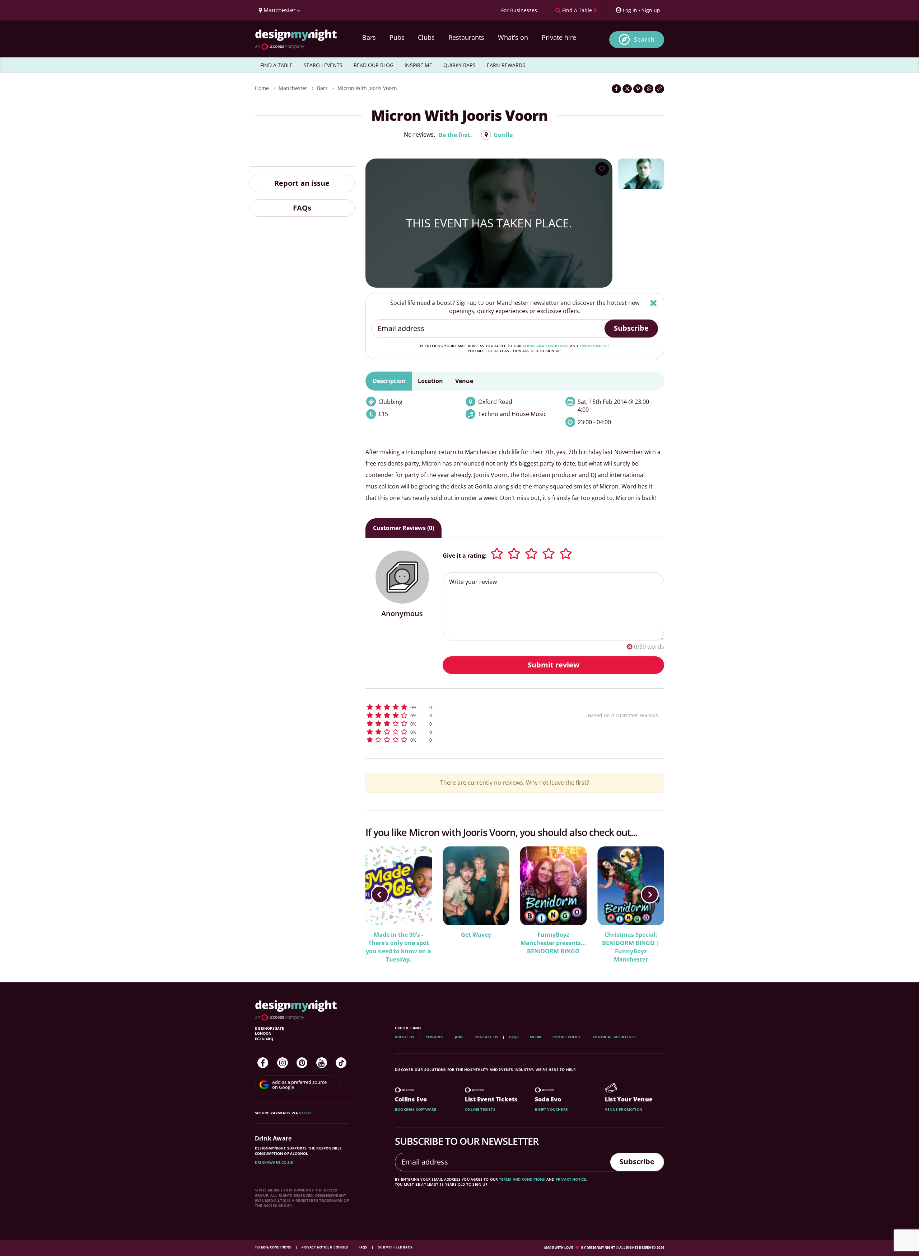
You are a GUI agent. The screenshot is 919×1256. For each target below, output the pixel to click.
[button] (463, 707)
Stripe (305, 1112)
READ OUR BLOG (373, 65)
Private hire (559, 37)
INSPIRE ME (418, 65)
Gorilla (503, 135)
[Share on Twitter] (627, 88)
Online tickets (480, 1109)
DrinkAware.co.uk (274, 1162)
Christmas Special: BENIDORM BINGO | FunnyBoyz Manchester (630, 947)
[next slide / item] (650, 894)
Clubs (426, 37)
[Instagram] (282, 1062)
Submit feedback (395, 1247)
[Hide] (653, 303)
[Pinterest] (302, 1062)
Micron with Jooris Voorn (367, 88)
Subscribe (631, 328)
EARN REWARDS (506, 65)
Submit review (553, 665)
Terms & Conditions (273, 1247)
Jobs (459, 1036)
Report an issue (302, 183)
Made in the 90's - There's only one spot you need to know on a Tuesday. (398, 947)
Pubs (397, 37)
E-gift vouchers (551, 1109)
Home (262, 88)
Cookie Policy (567, 1036)
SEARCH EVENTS (323, 65)
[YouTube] (321, 1062)
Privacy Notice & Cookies (325, 1247)
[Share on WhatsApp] (648, 88)
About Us (405, 1036)
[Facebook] (262, 1062)
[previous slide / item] (380, 894)
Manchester (293, 88)
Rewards (434, 1036)
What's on (513, 37)
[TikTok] (341, 1062)
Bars (369, 37)
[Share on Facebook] (616, 88)
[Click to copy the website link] (659, 88)
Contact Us (486, 1036)
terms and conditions (546, 345)
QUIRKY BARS (459, 65)
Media (536, 1036)
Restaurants (466, 37)
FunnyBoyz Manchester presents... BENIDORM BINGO (553, 943)
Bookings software (415, 1109)
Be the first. (455, 135)
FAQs (302, 207)
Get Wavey (476, 935)
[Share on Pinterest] (638, 88)
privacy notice (594, 345)
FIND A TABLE (276, 65)
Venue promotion (623, 1109)
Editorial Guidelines (614, 1036)
